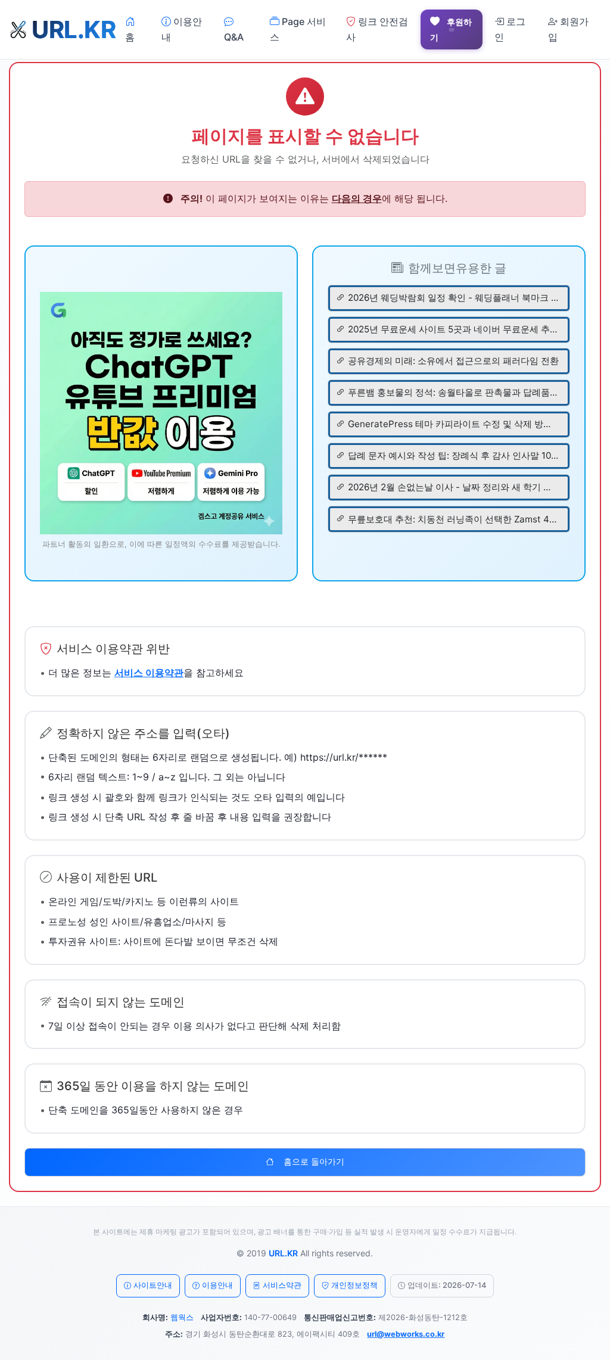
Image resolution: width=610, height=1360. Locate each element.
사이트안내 (152, 1285)
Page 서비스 (298, 29)
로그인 (509, 29)
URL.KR (283, 1253)
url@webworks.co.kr (405, 1334)
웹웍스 (182, 1317)
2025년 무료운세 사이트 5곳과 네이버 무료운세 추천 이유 (453, 329)
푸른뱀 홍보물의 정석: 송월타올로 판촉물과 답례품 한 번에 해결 (453, 392)
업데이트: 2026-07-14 (446, 1285)
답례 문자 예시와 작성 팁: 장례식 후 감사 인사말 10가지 (453, 455)
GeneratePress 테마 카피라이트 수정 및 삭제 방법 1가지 (453, 424)
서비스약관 (282, 1285)
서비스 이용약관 (148, 673)
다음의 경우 (357, 198)
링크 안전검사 (377, 29)
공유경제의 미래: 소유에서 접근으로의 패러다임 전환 (453, 360)
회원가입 (568, 29)
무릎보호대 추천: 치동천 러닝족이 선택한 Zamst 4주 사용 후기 (453, 519)
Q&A (234, 37)
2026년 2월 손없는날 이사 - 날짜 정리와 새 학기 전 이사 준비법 (453, 487)
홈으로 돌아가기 (314, 1161)
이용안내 (181, 29)
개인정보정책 (354, 1285)
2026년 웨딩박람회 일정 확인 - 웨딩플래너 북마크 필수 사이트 (453, 297)
